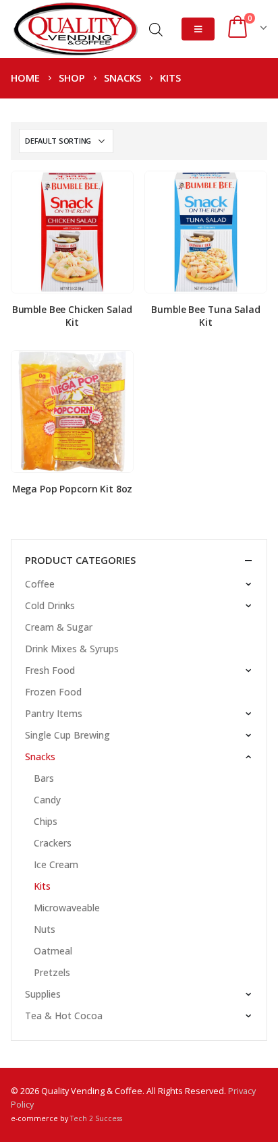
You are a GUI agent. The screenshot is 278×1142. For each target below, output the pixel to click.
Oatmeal (53, 950)
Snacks (40, 756)
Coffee (40, 583)
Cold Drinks (50, 605)
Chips (45, 821)
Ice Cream (56, 864)
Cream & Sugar (58, 627)
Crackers (53, 842)
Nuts (44, 929)
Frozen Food (53, 691)
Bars (44, 778)
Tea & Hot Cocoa (64, 1015)
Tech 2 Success (96, 1118)
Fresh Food (50, 670)
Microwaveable (67, 907)
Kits (42, 886)
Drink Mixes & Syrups (72, 648)
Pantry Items (53, 713)
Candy (47, 799)
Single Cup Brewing (67, 735)
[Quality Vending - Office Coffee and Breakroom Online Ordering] (75, 29)
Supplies (43, 994)
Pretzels (52, 972)
